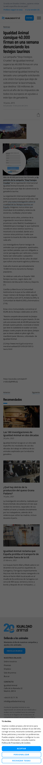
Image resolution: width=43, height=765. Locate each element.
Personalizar (21, 754)
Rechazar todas (21, 760)
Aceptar (21, 748)
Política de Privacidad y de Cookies (16, 743)
